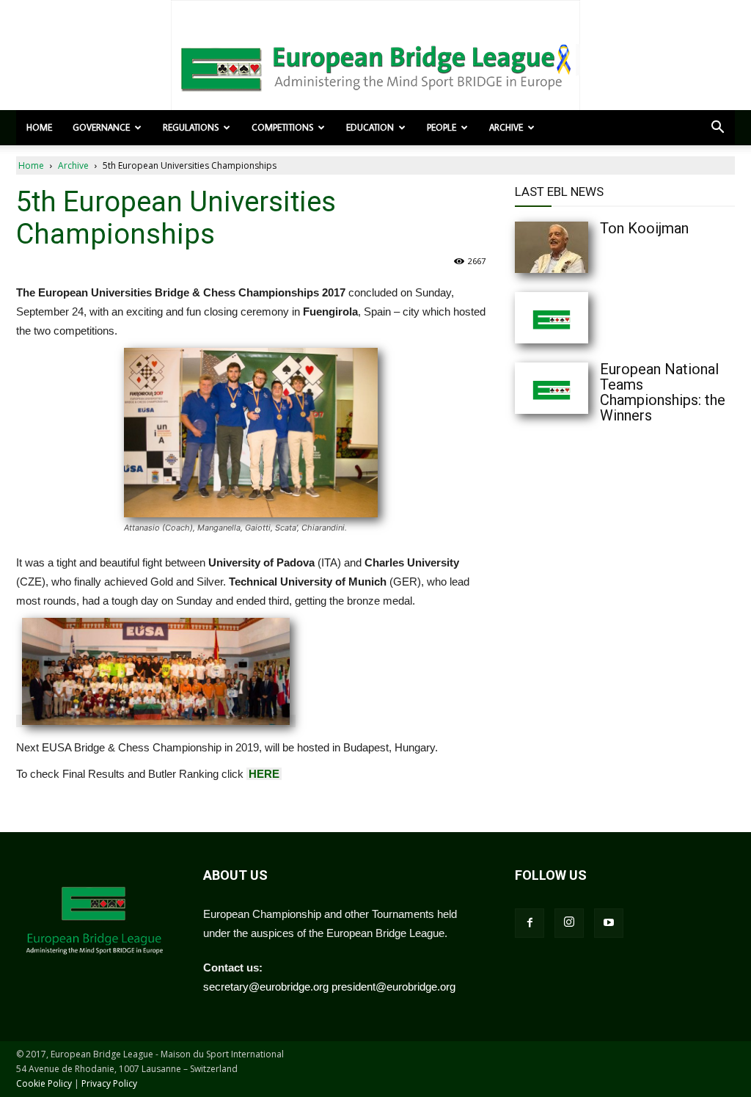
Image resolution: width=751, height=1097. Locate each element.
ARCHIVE (506, 127)
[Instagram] (569, 923)
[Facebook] (529, 923)
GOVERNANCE (101, 127)
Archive (73, 165)
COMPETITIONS (282, 127)
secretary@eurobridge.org (266, 986)
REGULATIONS (191, 127)
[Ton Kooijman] (581, 247)
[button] (717, 128)
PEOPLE (441, 127)
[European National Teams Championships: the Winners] (581, 388)
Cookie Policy (44, 1083)
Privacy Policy (109, 1083)
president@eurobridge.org (393, 986)
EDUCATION (370, 127)
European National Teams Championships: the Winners (662, 392)
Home (39, 127)
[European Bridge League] (375, 66)
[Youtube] (608, 923)
